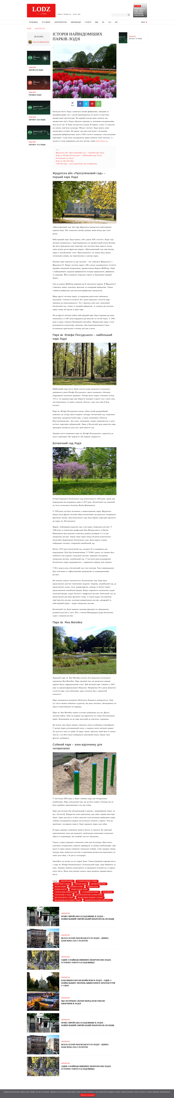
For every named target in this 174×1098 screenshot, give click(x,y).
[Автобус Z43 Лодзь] (38, 108)
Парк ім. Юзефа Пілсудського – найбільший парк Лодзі (79, 155)
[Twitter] (86, 104)
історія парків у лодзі (87, 881)
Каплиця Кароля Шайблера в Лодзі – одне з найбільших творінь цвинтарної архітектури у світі (88, 983)
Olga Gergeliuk (41, 42)
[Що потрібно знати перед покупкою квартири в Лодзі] (43, 1001)
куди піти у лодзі (62, 884)
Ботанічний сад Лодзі (65, 158)
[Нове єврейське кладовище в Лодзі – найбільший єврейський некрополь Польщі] (43, 916)
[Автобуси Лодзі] (38, 58)
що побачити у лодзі (64, 897)
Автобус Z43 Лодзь (37, 120)
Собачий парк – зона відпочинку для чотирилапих (76, 164)
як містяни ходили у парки (90, 897)
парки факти (60, 889)
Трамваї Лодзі (35, 95)
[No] (171, 1094)
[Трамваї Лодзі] (38, 83)
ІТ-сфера (137, 6)
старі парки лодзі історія (66, 892)
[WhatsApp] (98, 104)
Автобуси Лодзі (36, 70)
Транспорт (32, 67)
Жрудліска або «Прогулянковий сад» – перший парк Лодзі (80, 153)
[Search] (129, 15)
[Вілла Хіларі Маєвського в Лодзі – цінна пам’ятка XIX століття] (43, 938)
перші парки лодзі (79, 889)
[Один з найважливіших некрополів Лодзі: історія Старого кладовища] (43, 960)
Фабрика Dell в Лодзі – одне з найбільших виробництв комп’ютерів (139, 12)
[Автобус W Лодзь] (123, 37)
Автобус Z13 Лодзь (37, 145)
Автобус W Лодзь (135, 38)
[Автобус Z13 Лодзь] (38, 132)
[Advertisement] (134, 59)
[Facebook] (80, 104)
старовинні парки (90, 892)
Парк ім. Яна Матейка (65, 161)
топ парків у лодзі (63, 895)
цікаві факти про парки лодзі (89, 895)
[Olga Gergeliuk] (30, 42)
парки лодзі (92, 886)
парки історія (76, 886)
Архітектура (39, 28)
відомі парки (67, 881)
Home (29, 28)
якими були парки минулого (98, 900)
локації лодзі (80, 884)
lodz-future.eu (102, 141)
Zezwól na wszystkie (87, 1095)
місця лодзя (60, 886)
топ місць (107, 892)
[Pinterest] (92, 104)
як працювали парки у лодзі (67, 900)
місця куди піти (98, 884)
